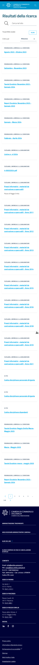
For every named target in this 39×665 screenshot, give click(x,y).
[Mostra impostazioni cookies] (37, 332)
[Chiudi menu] (31, 4)
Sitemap (5, 653)
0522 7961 (8, 617)
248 (5, 500)
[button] (35, 5)
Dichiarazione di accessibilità (11, 649)
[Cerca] (6, 23)
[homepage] (17, 5)
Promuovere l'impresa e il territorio (17, 48)
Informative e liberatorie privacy (12, 645)
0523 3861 (8, 603)
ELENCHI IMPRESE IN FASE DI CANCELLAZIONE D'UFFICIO (16, 551)
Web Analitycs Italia (8, 657)
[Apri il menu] (3, 5)
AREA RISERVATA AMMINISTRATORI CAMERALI (16, 532)
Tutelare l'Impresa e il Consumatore (17, 150)
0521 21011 (9, 589)
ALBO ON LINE (6, 541)
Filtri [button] (33, 32)
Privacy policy (6, 641)
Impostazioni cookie (9, 661)
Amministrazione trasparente (13, 523)
